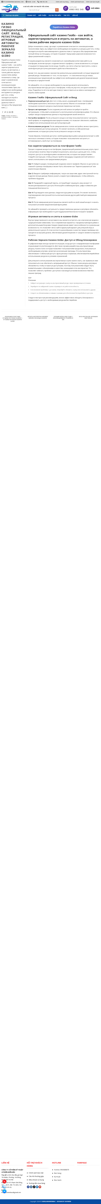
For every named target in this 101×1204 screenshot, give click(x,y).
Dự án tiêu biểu (55, 15)
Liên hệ (75, 15)
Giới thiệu (42, 15)
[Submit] (57, 10)
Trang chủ (31, 15)
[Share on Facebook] (2, 112)
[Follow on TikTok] (34, 1186)
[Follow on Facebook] (28, 1186)
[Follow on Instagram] (31, 1186)
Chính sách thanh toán (77, 2)
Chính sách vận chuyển (93, 2)
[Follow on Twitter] (37, 1186)
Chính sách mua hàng (62, 2)
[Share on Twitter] (5, 112)
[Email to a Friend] (7, 112)
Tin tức (67, 15)
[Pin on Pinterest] (10, 112)
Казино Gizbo (40, 249)
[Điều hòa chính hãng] (9, 8)
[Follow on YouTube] (40, 1186)
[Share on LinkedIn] (12, 112)
